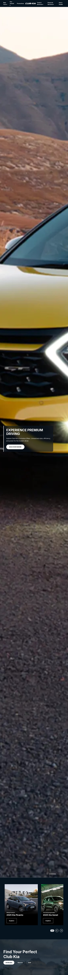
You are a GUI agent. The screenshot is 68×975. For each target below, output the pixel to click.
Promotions (20, 3)
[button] (57, 931)
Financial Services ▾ (51, 3)
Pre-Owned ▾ (12, 3)
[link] (12, 920)
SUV (29, 962)
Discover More (15, 447)
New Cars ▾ (5, 3)
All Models (8, 962)
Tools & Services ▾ (40, 3)
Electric (20, 962)
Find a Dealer (61, 3)
